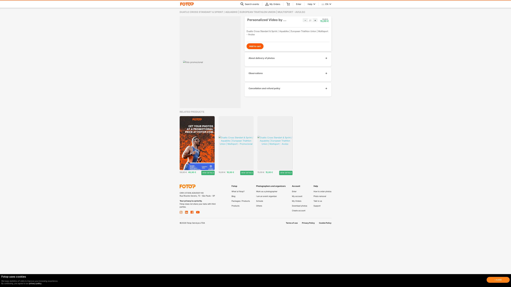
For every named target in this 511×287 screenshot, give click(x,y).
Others (259, 206)
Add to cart (255, 46)
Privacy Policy (308, 223)
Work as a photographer (266, 191)
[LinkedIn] (186, 212)
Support (317, 206)
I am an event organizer (266, 196)
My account (297, 196)
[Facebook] (192, 212)
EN (326, 4)
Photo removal (320, 196)
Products (235, 206)
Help (310, 4)
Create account (298, 210)
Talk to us (318, 201)
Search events (252, 4)
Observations (256, 73)
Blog (233, 196)
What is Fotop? (238, 191)
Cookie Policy (325, 223)
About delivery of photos (262, 58)
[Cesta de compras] (288, 4)
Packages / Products (241, 201)
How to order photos (322, 191)
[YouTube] (198, 212)
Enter (298, 4)
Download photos (299, 206)
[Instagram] (181, 212)
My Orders (275, 4)
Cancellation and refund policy (264, 88)
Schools (259, 201)
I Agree (498, 280)
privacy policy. (35, 283)
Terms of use (292, 223)
